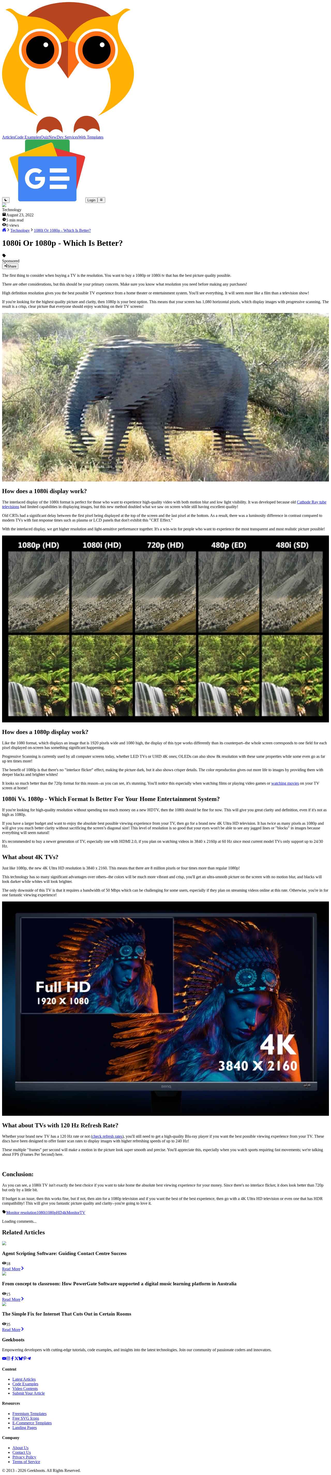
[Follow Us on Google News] (47, 200)
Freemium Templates (29, 1413)
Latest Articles (24, 1379)
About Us (20, 1448)
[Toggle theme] (6, 200)
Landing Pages (24, 1427)
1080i (41, 1212)
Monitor (73, 1212)
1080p (51, 1212)
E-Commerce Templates (32, 1423)
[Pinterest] (25, 1359)
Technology (20, 230)
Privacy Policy (24, 1457)
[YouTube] (4, 1359)
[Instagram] (8, 1359)
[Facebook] (12, 1359)
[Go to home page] (4, 230)
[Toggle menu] (101, 200)
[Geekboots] (68, 132)
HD (59, 1212)
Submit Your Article (28, 1393)
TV (82, 1212)
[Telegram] (29, 1359)
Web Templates (90, 137)
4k (64, 1212)
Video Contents (25, 1388)
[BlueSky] (21, 1359)
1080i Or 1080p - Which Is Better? (62, 230)
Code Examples (25, 1384)
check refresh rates (107, 1136)
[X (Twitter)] (16, 1359)
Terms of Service (26, 1461)
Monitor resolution (21, 1212)
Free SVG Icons (25, 1418)
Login (91, 200)
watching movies (285, 783)
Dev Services (67, 137)
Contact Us (21, 1452)
